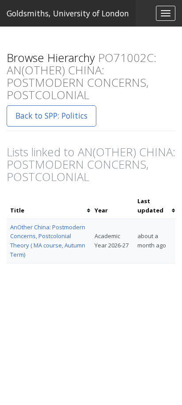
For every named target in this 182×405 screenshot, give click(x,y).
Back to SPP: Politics (51, 115)
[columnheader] (49, 206)
